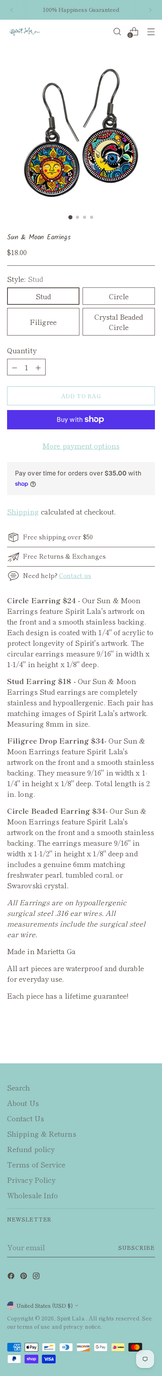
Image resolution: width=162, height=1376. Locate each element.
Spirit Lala (71, 1318)
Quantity (22, 350)
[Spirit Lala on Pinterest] (24, 1277)
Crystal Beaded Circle (118, 321)
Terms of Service (36, 1164)
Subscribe (136, 1247)
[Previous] (11, 10)
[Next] (150, 10)
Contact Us (25, 1118)
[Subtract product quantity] (38, 367)
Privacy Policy (31, 1180)
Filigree (43, 322)
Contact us (75, 575)
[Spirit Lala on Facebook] (12, 1277)
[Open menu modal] (151, 31)
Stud (43, 296)
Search (18, 1087)
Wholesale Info (32, 1195)
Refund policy (31, 1149)
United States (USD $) (45, 1305)
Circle (119, 296)
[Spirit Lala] (24, 31)
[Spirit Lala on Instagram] (37, 1277)
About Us (23, 1103)
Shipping (23, 511)
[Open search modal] (117, 31)
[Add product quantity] (14, 367)
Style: (25, 279)
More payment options (81, 445)
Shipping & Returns (41, 1133)
